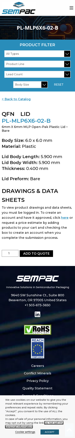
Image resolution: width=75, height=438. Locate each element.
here (65, 218)
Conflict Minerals (37, 373)
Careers (37, 366)
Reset (58, 84)
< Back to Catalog (16, 99)
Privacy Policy (38, 381)
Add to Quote (36, 254)
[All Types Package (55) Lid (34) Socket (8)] (37, 53)
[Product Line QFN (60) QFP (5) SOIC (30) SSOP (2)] (37, 64)
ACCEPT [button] (50, 432)
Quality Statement (37, 388)
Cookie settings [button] (25, 431)
